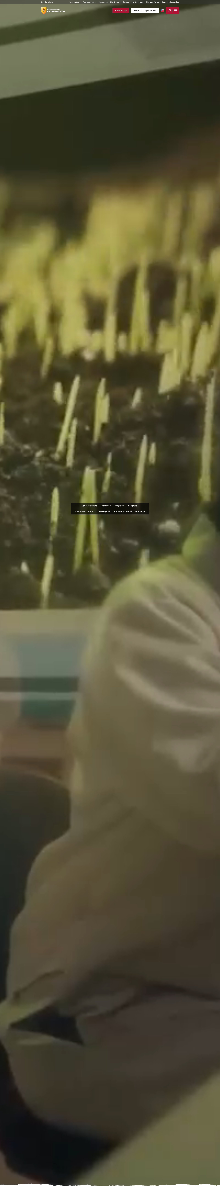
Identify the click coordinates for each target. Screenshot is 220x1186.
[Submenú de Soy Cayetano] (54, 2)
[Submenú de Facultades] (79, 2)
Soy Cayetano (47, 2)
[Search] (169, 10)
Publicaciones (89, 2)
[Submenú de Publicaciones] (95, 2)
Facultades (74, 2)
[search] (169, 10)
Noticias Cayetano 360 (146, 10)
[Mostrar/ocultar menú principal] (175, 10)
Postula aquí (122, 10)
